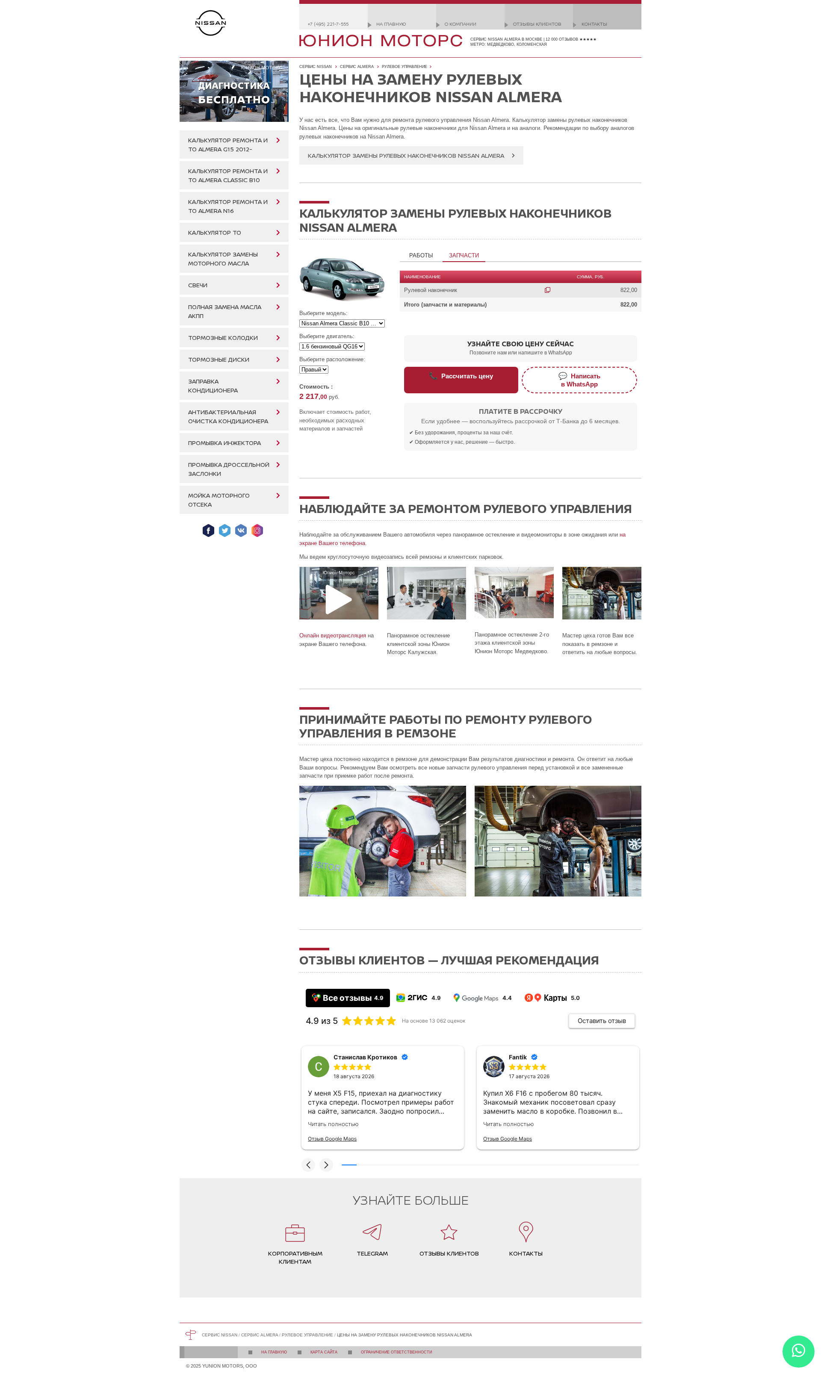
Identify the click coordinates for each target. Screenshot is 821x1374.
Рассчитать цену (461, 376)
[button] (308, 1165)
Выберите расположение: (332, 359)
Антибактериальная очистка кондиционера (228, 416)
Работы (421, 255)
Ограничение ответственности (396, 1352)
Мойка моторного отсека (219, 499)
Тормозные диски (218, 359)
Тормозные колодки (223, 337)
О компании (460, 24)
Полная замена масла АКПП (224, 311)
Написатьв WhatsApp (579, 380)
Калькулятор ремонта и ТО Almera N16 (228, 206)
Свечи (197, 285)
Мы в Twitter (224, 530)
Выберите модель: (323, 313)
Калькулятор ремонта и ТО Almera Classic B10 (228, 175)
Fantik (518, 1057)
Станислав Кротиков (365, 1057)
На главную (391, 24)
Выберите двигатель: (326, 336)
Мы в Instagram (257, 530)
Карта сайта (323, 1352)
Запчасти (464, 255)
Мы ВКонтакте (241, 530)
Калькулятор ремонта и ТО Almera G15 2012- (228, 144)
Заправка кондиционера (213, 385)
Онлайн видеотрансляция (332, 635)
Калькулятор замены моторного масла (223, 258)
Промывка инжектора (224, 443)
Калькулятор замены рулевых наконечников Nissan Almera (406, 155)
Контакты (594, 24)
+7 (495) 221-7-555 (328, 24)
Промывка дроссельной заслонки (228, 469)
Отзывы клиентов (537, 24)
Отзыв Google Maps (332, 1138)
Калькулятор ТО (214, 232)
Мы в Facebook (208, 530)
